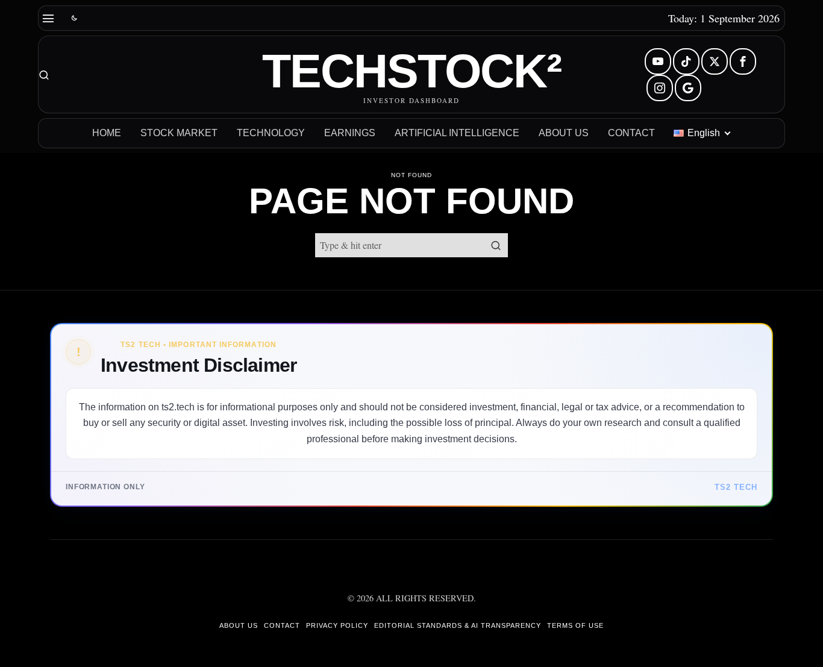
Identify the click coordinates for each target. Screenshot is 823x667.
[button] (496, 245)
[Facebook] (743, 61)
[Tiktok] (686, 61)
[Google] (688, 88)
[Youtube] (658, 61)
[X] (714, 61)
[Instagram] (659, 88)
